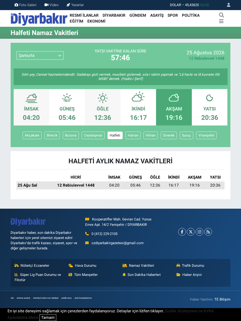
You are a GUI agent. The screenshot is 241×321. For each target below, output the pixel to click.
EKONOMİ (96, 21)
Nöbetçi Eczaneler (34, 265)
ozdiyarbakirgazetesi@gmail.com (118, 243)
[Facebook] (182, 232)
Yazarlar (77, 5)
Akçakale (32, 135)
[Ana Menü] (221, 21)
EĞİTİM (76, 21)
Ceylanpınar (93, 135)
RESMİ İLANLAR (84, 15)
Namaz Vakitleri (141, 265)
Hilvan (151, 135)
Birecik (52, 135)
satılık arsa (66, 298)
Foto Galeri (27, 5)
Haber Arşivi (192, 275)
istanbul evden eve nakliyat (45, 298)
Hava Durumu (85, 265)
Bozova (70, 135)
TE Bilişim (222, 299)
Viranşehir (206, 135)
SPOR (173, 15)
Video (54, 5)
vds (12, 298)
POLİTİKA (191, 15)
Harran (133, 135)
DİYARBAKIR (114, 15)
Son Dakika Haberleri (144, 275)
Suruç (186, 135)
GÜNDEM (137, 15)
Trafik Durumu (193, 265)
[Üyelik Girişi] (226, 5)
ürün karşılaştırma (83, 298)
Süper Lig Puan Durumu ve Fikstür (38, 277)
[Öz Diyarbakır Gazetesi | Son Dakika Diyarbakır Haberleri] (39, 18)
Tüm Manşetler (86, 275)
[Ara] (221, 15)
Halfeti (115, 135)
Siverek (169, 135)
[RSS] (208, 232)
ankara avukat (23, 298)
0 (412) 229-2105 (104, 234)
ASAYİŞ (157, 15)
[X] (191, 232)
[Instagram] (199, 232)
